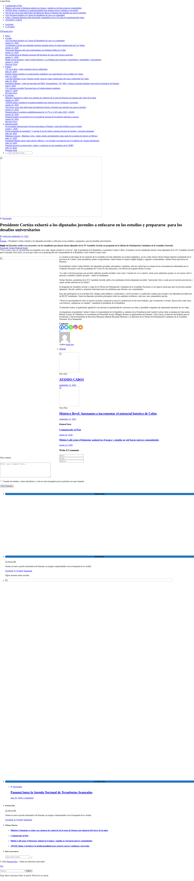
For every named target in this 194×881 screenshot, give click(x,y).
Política (8, 67)
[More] (80, 327)
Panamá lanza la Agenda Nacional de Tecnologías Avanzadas (51, 792)
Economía (9, 95)
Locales (8, 38)
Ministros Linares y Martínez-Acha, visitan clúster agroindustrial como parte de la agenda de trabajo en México (51, 136)
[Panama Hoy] (6, 31)
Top (1, 866)
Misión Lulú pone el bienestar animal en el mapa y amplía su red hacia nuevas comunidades (43, 8)
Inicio (7, 36)
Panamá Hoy (12, 861)
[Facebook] (61, 327)
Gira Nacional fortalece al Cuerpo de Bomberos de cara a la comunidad (35, 15)
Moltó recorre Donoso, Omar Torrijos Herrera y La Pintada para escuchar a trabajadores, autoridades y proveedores (53, 60)
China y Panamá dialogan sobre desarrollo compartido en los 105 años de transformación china (44, 17)
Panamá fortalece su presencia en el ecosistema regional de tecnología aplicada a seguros (42, 117)
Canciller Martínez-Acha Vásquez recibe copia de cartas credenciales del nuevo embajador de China (47, 79)
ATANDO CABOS (13, 20)
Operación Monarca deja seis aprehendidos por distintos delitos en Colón (35, 50)
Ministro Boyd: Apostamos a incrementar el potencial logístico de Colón (108, 413)
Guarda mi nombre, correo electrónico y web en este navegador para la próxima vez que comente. (43, 481)
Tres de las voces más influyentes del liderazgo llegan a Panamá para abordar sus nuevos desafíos (45, 13)
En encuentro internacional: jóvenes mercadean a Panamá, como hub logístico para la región (43, 126)
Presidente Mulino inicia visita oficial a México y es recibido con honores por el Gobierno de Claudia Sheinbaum (52, 141)
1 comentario (28, 798)
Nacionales (6, 218)
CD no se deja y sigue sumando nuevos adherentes (26, 69)
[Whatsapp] (70, 327)
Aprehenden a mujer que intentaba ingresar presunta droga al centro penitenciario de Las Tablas (45, 45)
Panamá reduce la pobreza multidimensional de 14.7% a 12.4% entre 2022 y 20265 (39, 112)
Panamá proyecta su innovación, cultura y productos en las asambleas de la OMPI (39, 145)
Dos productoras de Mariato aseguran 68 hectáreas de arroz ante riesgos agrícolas (39, 55)
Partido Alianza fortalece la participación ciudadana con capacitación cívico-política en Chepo (44, 74)
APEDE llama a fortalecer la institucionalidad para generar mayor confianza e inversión (41, 10)
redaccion (7, 236)
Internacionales (11, 124)
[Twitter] (66, 327)
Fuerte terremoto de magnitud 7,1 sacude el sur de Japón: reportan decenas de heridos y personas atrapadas (49, 131)
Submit (28, 871)
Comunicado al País (13, 6)
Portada (3, 241)
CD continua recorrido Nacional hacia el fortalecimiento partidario (32, 88)
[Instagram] (75, 327)
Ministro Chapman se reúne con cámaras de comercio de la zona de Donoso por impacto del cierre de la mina (50, 98)
